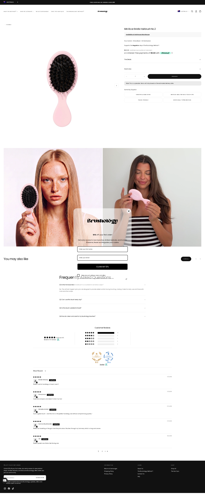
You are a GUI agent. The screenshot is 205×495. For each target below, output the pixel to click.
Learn (140, 465)
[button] (192, 11)
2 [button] (102, 451)
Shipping (133, 50)
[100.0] (108, 356)
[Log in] (196, 11)
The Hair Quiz (175, 471)
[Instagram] (5, 488)
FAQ (139, 476)
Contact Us (141, 474)
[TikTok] (13, 488)
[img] (37, 377)
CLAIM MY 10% (102, 266)
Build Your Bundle (42, 11)
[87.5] (96, 356)
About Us (140, 469)
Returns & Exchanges (110, 469)
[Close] (129, 211)
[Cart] (200, 11)
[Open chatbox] (5, 480)
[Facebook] (9, 488)
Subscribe (40, 478)
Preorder (174, 76)
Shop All (173, 469)
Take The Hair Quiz (57, 11)
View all (186, 259)
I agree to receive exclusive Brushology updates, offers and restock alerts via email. (24, 482)
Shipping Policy (109, 471)
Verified (102, 364)
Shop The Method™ (10, 11)
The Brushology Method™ (75, 11)
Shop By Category (26, 11)
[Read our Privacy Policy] (126, 279)
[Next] (200, 259)
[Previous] (196, 259)
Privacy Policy (108, 474)
